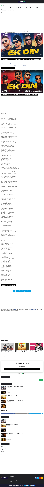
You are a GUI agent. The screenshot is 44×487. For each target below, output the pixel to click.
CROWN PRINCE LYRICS (8, 287)
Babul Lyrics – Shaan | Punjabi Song (12, 395)
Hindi (2, 446)
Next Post (40, 356)
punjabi (2, 452)
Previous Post (4, 356)
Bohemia (4, 5)
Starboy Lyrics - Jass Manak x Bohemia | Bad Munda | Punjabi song (36, 351)
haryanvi (2, 451)
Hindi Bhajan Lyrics (4, 448)
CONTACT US (33, 309)
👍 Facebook (32, 485)
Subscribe (22, 368)
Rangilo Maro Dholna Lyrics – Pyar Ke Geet (13, 404)
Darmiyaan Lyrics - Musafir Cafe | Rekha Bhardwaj (14, 386)
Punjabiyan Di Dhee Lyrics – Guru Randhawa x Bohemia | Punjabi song (7, 351)
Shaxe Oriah (12, 63)
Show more (41, 340)
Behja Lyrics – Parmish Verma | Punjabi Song (13, 391)
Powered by (19, 373)
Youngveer (25, 61)
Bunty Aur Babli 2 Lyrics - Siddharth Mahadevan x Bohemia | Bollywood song (21, 351)
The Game (16, 61)
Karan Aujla (20, 61)
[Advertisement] (22, 21)
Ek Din (15, 309)
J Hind (24, 65)
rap (1, 454)
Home (2, 5)
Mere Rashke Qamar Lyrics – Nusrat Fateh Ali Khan (14, 400)
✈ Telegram (26, 485)
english (2, 449)
